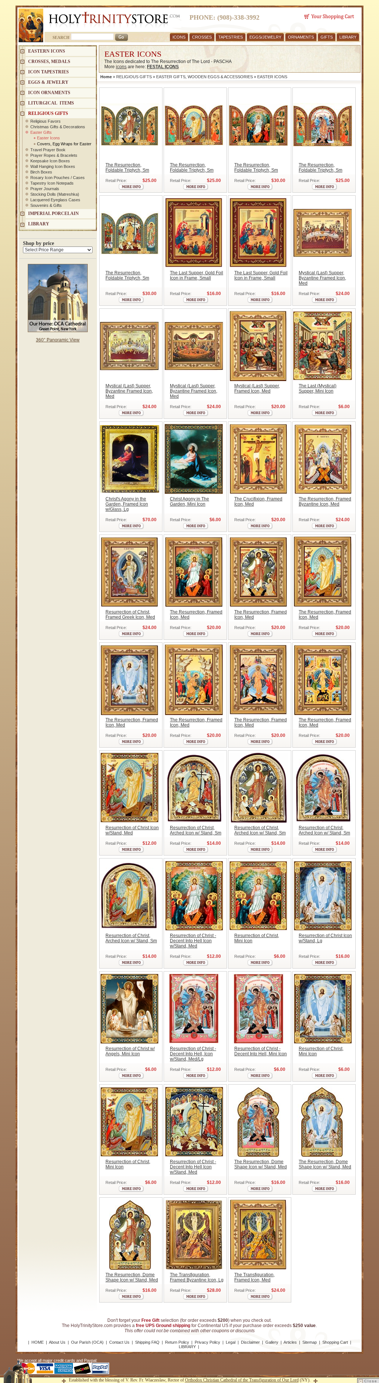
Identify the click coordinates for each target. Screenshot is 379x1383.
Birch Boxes (41, 172)
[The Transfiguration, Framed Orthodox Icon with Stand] (258, 1234)
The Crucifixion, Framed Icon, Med (258, 501)
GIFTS (327, 37)
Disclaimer (250, 1342)
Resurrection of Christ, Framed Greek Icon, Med (130, 614)
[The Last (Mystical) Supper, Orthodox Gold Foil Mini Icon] (322, 345)
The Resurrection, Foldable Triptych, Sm (127, 167)
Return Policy (177, 1342)
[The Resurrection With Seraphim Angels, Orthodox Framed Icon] (258, 572)
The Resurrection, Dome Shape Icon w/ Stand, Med (260, 1164)
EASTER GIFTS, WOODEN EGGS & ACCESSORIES (204, 77)
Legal (230, 1342)
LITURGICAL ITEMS (51, 103)
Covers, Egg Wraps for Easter (64, 144)
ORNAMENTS (301, 37)
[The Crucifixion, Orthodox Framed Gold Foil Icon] (258, 458)
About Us (57, 1342)
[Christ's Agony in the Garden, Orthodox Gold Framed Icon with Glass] (129, 458)
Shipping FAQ (147, 1342)
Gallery (271, 1342)
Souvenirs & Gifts (46, 205)
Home (106, 77)
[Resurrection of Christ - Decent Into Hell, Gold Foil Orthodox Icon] (194, 895)
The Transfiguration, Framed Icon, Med (254, 1277)
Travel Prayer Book (48, 150)
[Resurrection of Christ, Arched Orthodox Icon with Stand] (194, 787)
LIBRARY (347, 37)
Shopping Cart (335, 1342)
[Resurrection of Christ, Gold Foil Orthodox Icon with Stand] (129, 787)
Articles (290, 1342)
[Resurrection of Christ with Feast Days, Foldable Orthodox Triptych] (258, 125)
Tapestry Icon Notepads (52, 183)
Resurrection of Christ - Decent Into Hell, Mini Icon (260, 1051)
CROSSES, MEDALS (49, 61)
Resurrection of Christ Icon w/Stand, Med (132, 830)
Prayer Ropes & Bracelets (53, 155)
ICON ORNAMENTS (49, 92)
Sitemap (309, 1342)
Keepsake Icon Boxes (50, 161)
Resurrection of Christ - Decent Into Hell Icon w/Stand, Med (193, 941)
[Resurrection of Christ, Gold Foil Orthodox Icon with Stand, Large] (322, 895)
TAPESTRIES (230, 37)
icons (121, 66)
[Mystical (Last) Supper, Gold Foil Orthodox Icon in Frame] (194, 232)
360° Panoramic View (58, 340)
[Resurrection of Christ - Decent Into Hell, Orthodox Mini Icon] (258, 895)
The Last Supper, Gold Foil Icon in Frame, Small (196, 275)
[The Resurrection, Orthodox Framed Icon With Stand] (194, 679)
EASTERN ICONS (46, 51)
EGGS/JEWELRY (265, 37)
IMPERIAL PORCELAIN (53, 213)
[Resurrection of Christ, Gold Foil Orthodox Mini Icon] (322, 1008)
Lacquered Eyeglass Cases (55, 200)
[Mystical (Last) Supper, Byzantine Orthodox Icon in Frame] (322, 232)
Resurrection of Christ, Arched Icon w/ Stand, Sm (195, 830)
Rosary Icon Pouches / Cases (57, 177)
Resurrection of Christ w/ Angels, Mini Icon (130, 1051)
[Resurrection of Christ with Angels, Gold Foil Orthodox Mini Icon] (129, 1008)
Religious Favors (45, 121)
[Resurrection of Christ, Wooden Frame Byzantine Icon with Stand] (129, 572)
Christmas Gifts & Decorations (57, 127)
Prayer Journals (44, 188)
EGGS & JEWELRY (48, 82)
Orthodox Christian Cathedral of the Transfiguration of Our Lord (242, 1380)
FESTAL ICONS (163, 66)
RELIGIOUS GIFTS (134, 77)
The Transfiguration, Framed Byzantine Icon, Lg (197, 1277)
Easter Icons (48, 138)
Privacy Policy (207, 1342)
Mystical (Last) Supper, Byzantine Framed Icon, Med (322, 278)
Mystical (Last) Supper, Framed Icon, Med (257, 388)
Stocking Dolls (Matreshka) (54, 194)
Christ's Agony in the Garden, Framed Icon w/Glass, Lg (126, 504)
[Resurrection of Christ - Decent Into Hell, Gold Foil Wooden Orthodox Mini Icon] (258, 1008)
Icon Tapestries (48, 72)
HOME (37, 1342)
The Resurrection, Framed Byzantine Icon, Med (325, 501)
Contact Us (119, 1342)
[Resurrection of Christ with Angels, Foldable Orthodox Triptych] (129, 125)
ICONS (178, 37)
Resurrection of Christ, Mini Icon (256, 938)
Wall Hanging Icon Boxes (52, 166)
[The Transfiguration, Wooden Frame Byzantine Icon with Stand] (194, 1234)
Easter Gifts (41, 132)
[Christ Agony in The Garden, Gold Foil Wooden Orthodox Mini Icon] (194, 458)
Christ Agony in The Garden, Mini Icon (189, 501)
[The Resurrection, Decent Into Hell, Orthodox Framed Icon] (194, 572)
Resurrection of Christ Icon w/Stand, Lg (325, 938)
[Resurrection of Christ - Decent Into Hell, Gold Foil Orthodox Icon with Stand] (194, 1008)
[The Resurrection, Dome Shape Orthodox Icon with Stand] (258, 1121)
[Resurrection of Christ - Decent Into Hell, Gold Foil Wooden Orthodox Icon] (194, 1121)
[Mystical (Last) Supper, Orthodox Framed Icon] (258, 345)
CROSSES (202, 37)
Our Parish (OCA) (87, 1342)
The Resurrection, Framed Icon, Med (196, 614)
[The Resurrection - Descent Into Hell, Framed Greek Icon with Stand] (322, 458)
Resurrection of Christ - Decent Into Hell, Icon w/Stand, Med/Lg (193, 1054)
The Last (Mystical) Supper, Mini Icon (317, 388)
